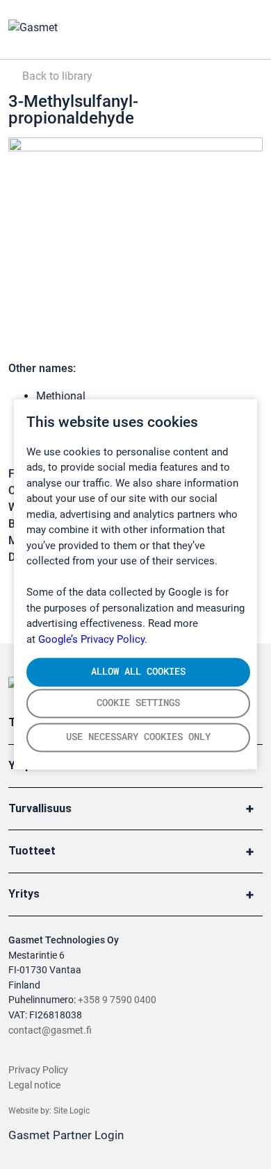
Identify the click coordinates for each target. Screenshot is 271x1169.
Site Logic (72, 1111)
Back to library (55, 76)
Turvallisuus (40, 808)
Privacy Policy (38, 1070)
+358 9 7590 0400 (117, 1000)
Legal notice (34, 1085)
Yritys (24, 893)
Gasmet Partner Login (67, 1135)
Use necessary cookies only (138, 737)
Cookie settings (138, 703)
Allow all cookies (138, 671)
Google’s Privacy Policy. (92, 639)
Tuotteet (32, 850)
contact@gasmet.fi (50, 1030)
